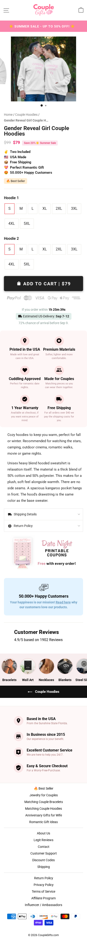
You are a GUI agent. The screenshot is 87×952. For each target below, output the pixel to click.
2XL (59, 208)
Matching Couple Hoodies (43, 808)
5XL (27, 223)
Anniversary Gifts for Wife (43, 815)
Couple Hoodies (26, 114)
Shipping (43, 867)
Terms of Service (43, 891)
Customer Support (43, 853)
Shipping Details (25, 514)
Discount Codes (43, 860)
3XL (74, 208)
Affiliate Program (43, 898)
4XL (11, 223)
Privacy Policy (44, 885)
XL (44, 208)
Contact (43, 847)
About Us (43, 833)
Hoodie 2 (11, 238)
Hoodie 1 (11, 198)
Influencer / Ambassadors (43, 905)
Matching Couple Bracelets (43, 802)
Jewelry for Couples (43, 795)
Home (8, 114)
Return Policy (23, 526)
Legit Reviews (43, 840)
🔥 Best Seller (43, 788)
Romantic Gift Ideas (43, 822)
